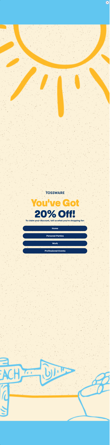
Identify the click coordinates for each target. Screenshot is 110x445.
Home (55, 228)
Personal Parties (55, 235)
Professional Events (55, 250)
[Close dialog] (107, 2)
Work (55, 243)
